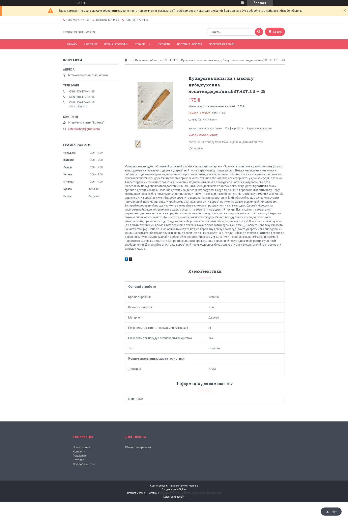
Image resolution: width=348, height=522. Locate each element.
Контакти (163, 44)
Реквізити (79, 455)
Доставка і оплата (189, 44)
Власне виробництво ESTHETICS (156, 60)
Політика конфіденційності (206, 493)
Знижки (72, 44)
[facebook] (126, 259)
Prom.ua (193, 485)
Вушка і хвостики (116, 44)
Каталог (78, 460)
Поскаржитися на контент (174, 493)
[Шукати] (259, 32)
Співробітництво (84, 464)
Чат (334, 511)
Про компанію (82, 447)
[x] (130, 259)
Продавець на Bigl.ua (174, 489)
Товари (140, 44)
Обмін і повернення (138, 447)
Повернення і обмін (222, 44)
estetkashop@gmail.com (84, 129)
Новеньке (90, 44)
